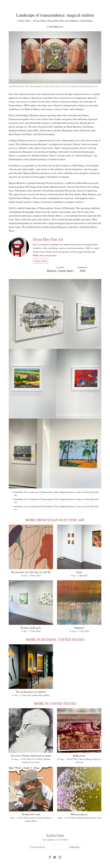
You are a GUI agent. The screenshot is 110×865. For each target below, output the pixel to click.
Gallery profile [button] (40, 260)
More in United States (55, 703)
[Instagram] (59, 857)
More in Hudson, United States (55, 639)
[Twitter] (54, 857)
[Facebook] (50, 857)
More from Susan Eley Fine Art (55, 519)
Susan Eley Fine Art (48, 239)
